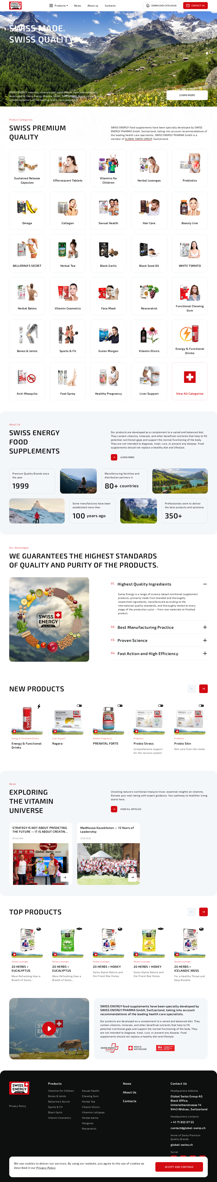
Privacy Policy (46, 1167)
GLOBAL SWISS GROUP (138, 138)
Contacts (129, 1101)
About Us (129, 1092)
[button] (207, 44)
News (127, 1083)
